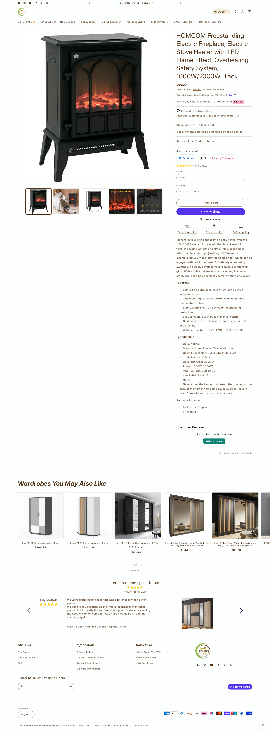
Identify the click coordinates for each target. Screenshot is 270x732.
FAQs (21, 663)
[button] (68, 22)
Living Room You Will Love (151, 652)
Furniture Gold (33, 725)
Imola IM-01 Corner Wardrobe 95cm (89, 543)
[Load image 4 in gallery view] (122, 201)
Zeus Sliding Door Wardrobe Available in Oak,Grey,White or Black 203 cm (186, 544)
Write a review (214, 441)
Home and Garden (146, 657)
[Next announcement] (180, 3)
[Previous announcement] (89, 3)
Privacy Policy (85, 652)
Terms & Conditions (88, 663)
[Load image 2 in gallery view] (66, 201)
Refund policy (241, 232)
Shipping (197, 89)
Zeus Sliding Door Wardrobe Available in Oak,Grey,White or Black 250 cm (235, 544)
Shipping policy (187, 232)
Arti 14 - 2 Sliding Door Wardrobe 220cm (137, 543)
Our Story (23, 652)
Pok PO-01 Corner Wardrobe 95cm (40, 543)
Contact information (141, 725)
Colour (179, 171)
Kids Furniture (144, 663)
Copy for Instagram (225, 158)
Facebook (188, 158)
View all (135, 570)
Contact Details (27, 657)
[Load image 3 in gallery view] (94, 201)
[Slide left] (21, 201)
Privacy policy (214, 232)
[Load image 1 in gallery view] (38, 201)
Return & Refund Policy (90, 657)
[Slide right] (166, 201)
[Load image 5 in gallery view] (149, 201)
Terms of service (102, 725)
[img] (135, 587)
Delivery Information (89, 668)
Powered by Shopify (49, 725)
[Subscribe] (70, 686)
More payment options (211, 219)
